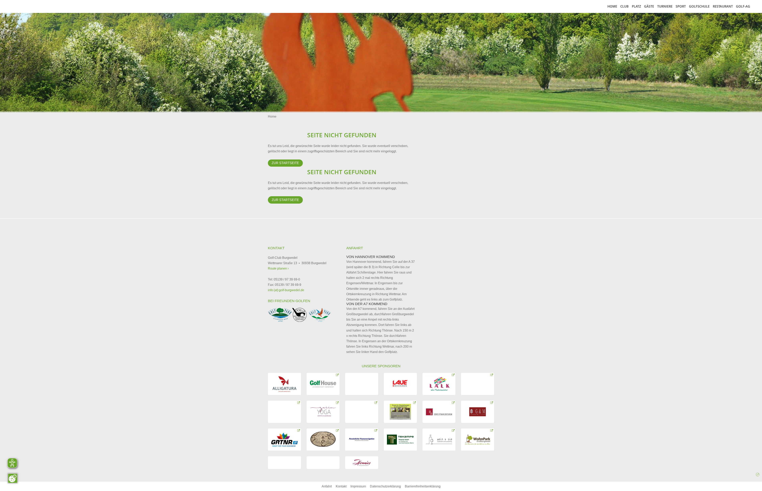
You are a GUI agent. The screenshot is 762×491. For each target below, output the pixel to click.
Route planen (278, 268)
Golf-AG (743, 6)
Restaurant (723, 6)
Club (624, 6)
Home (612, 6)
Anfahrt (327, 486)
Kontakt (341, 486)
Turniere (665, 6)
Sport (681, 6)
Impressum (358, 486)
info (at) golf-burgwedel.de (286, 290)
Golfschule (699, 6)
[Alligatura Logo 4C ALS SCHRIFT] (284, 384)
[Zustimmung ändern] (12, 478)
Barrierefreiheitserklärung (423, 486)
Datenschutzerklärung (385, 486)
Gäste (649, 6)
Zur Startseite (285, 163)
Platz (636, 6)
